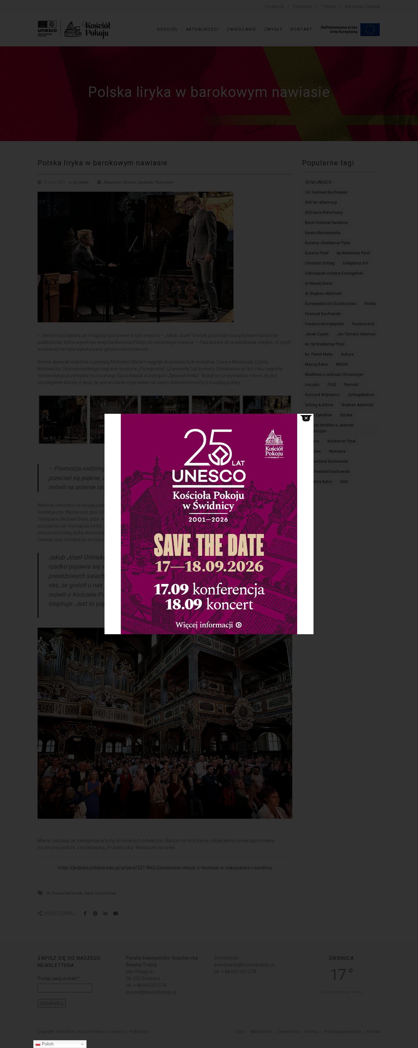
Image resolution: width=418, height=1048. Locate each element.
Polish (47, 1043)
